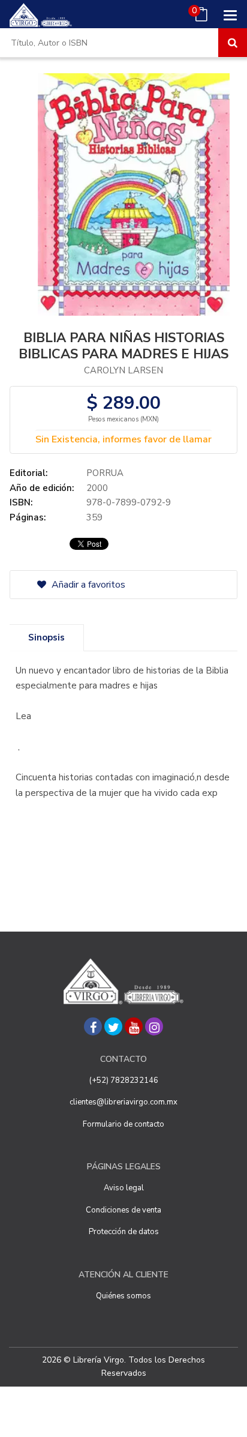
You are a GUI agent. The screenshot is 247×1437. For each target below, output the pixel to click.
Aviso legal (124, 1187)
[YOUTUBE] (134, 1026)
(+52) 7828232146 (123, 1080)
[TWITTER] (113, 1026)
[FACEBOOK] (93, 1026)
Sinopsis (46, 637)
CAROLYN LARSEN (123, 370)
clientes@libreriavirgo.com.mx (123, 1102)
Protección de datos (124, 1231)
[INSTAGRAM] (154, 1026)
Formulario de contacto (123, 1124)
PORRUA (104, 473)
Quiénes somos (123, 1296)
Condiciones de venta (123, 1210)
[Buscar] (232, 42)
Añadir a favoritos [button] (87, 584)
